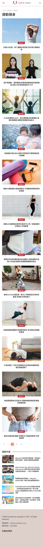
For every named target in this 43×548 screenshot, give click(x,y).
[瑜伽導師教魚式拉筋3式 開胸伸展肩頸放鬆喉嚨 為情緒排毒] (21, 384)
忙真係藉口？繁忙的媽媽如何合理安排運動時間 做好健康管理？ (21, 366)
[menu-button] (3, 3)
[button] (40, 3)
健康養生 (9, 10)
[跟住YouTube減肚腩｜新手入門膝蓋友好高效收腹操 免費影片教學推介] (21, 278)
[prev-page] (4, 444)
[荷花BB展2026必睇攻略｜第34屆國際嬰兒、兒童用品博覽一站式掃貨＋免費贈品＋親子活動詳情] (8, 500)
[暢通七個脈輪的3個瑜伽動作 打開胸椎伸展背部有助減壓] (21, 172)
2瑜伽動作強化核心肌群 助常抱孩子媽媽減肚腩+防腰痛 (21, 154)
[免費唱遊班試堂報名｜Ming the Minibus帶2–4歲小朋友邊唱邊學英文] (8, 479)
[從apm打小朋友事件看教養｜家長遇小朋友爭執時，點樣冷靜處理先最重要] (8, 459)
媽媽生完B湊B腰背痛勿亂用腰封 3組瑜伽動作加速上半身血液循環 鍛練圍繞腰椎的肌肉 (21, 260)
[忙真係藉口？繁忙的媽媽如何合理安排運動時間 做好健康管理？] (21, 348)
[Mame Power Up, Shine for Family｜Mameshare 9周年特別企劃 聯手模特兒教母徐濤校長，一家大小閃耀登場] (8, 469)
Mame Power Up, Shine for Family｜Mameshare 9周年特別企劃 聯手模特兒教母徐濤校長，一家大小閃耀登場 (28, 469)
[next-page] (21, 444)
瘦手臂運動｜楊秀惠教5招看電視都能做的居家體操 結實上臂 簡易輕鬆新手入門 (22, 83)
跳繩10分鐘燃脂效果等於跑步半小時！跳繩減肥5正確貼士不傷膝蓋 (21, 225)
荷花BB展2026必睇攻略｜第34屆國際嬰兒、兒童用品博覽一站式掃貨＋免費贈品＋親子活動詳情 (27, 500)
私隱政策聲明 (7, 531)
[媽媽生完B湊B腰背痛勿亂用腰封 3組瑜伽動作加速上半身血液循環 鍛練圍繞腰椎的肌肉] (21, 242)
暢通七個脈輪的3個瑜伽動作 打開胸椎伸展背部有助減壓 (21, 189)
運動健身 (21, 43)
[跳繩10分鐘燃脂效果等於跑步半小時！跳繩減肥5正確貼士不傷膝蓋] (21, 207)
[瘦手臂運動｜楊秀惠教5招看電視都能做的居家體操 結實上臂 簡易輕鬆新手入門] (21, 66)
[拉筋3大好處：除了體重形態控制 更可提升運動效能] (21, 30)
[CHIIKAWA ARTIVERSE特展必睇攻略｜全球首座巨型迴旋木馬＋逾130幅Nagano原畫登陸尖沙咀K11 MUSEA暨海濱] (8, 490)
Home (4, 10)
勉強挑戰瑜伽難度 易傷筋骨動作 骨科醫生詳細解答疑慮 (21, 331)
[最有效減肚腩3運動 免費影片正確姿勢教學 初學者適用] (21, 419)
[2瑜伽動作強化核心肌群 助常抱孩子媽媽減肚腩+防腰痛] (21, 136)
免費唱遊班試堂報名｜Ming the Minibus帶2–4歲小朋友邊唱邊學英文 (27, 479)
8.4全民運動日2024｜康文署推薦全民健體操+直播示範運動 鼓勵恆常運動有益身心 (21, 119)
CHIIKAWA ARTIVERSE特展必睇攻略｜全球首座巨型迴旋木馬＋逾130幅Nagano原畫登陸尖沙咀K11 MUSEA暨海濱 (28, 489)
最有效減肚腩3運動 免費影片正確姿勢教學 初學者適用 (21, 437)
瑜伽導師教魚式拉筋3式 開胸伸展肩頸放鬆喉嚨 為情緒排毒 (21, 401)
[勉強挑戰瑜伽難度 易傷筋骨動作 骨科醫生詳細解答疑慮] (21, 313)
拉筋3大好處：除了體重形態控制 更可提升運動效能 (21, 48)
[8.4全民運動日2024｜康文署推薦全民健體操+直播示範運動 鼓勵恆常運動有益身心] (21, 101)
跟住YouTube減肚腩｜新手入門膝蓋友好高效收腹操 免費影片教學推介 (21, 295)
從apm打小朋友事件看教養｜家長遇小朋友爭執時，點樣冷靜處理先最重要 (27, 459)
